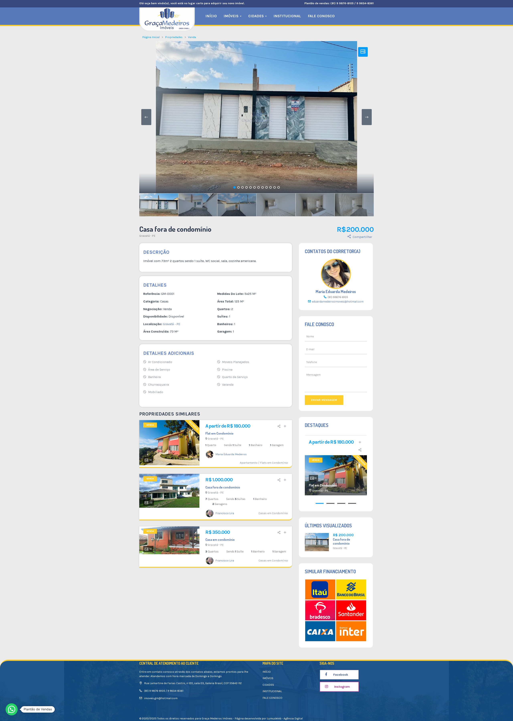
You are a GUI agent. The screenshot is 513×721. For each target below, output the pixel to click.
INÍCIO (211, 16)
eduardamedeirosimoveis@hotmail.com (338, 301)
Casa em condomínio (220, 540)
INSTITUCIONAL (287, 16)
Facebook (340, 675)
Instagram (341, 687)
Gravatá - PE (147, 236)
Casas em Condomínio (273, 513)
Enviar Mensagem (324, 400)
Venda (192, 37)
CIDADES (256, 16)
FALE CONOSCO (321, 16)
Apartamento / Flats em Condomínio (264, 462)
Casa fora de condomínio (222, 487)
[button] (12, 709)
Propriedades (174, 37)
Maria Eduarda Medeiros (336, 291)
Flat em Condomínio (219, 433)
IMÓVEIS (231, 16)
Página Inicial (151, 37)
